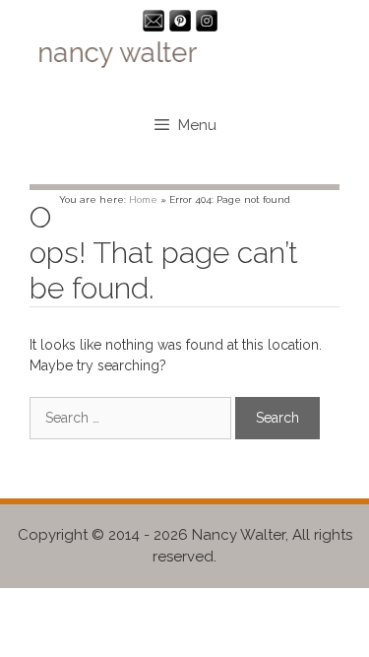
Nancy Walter (238, 535)
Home (143, 199)
